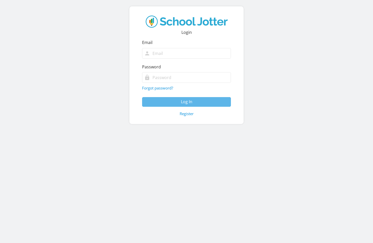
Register (187, 113)
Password (151, 67)
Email (147, 42)
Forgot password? (157, 87)
